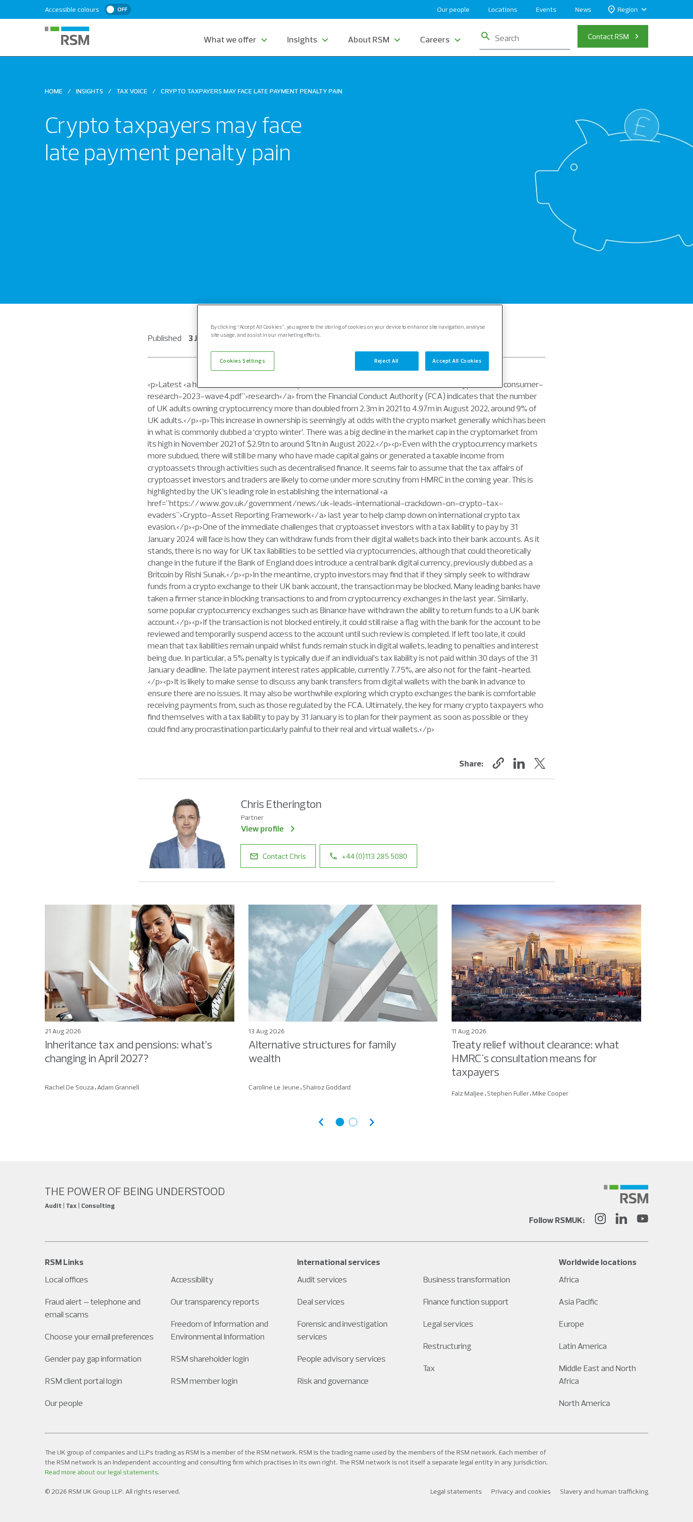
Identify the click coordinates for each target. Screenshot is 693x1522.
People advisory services (341, 1358)
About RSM (368, 39)
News (583, 9)
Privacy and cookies (521, 1491)
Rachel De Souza (69, 1087)
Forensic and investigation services (342, 1330)
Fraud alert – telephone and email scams (92, 1308)
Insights (302, 39)
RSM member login (204, 1380)
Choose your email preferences (99, 1336)
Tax (429, 1368)
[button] (498, 763)
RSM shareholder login (210, 1358)
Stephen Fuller (508, 1093)
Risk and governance (333, 1380)
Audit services (322, 1279)
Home (54, 91)
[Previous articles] (321, 1122)
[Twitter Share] (539, 763)
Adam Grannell (118, 1087)
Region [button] (628, 9)
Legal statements (456, 1491)
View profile (262, 828)
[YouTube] (642, 1220)
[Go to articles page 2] (353, 1122)
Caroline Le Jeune (273, 1087)
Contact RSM (608, 36)
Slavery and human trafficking (604, 1491)
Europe (571, 1323)
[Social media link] (626, 1194)
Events (546, 9)
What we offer (230, 39)
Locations (502, 9)
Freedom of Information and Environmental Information (219, 1330)
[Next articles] (372, 1122)
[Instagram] (600, 1220)
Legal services (448, 1323)
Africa (569, 1279)
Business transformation (466, 1279)
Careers (435, 39)
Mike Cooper (550, 1093)
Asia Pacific (578, 1301)
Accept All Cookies (456, 361)
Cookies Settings (242, 361)
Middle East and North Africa (597, 1374)
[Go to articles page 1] (340, 1122)
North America (584, 1402)
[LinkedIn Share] (519, 763)
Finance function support (466, 1301)
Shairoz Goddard (327, 1087)
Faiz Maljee (468, 1093)
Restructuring (447, 1345)
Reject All (386, 361)
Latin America (583, 1345)
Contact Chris (284, 856)
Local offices (66, 1279)
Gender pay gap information (93, 1358)
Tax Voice (132, 91)
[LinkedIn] (621, 1220)
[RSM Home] (67, 35)
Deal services (321, 1301)
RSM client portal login (83, 1380)
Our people (453, 9)
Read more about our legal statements (101, 1472)
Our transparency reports (215, 1301)
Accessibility (192, 1279)
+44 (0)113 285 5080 (374, 856)
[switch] (118, 9)
